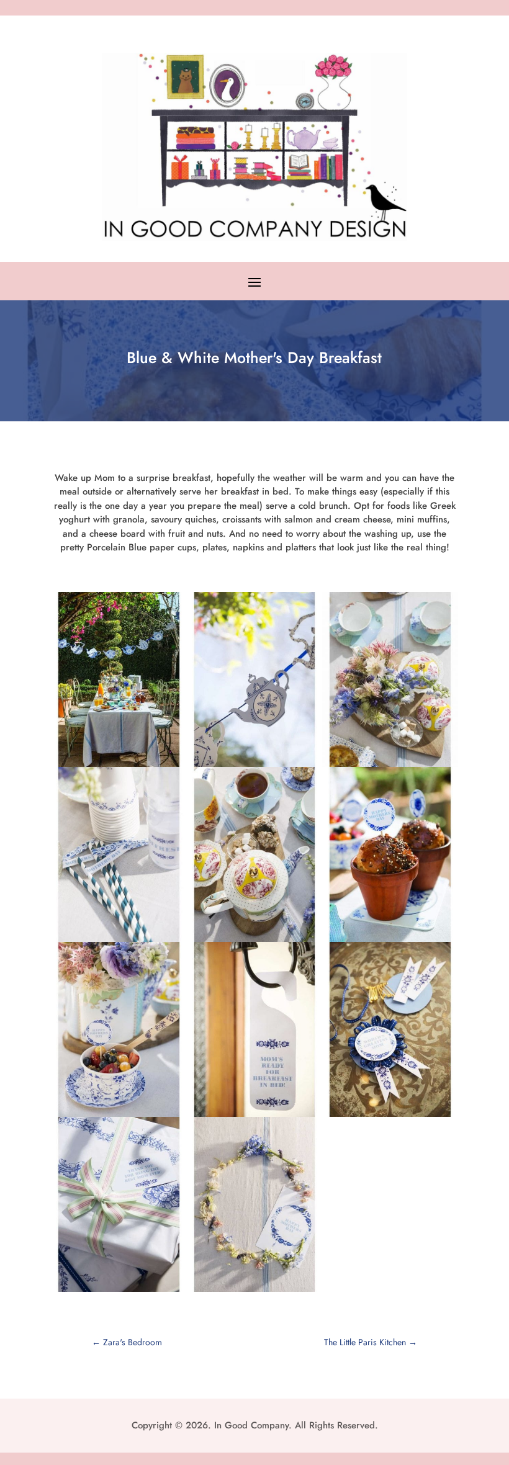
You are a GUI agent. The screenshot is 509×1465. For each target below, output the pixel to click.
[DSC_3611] (255, 1292)
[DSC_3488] (119, 1292)
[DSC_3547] (390, 1117)
